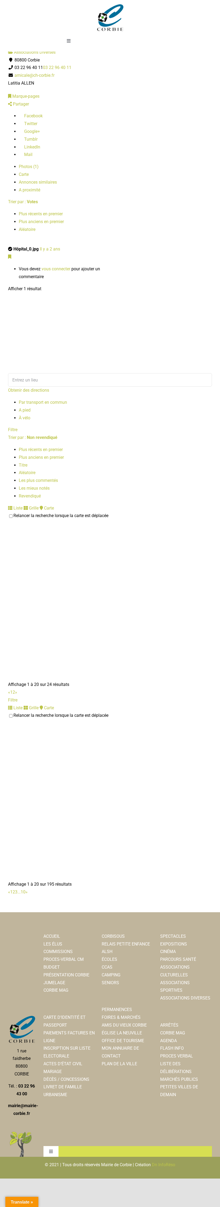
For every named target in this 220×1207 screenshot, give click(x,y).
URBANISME (55, 1094)
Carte (24, 174)
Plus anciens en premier (41, 221)
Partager (20, 104)
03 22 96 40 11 (57, 67)
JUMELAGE (54, 982)
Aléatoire (27, 229)
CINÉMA (168, 951)
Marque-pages (25, 96)
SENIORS (110, 982)
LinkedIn (31, 147)
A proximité (29, 189)
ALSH (107, 951)
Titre (23, 465)
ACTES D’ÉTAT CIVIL (62, 1063)
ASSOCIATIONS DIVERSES (185, 998)
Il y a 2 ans (50, 249)
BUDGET (51, 967)
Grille (33, 508)
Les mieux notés (34, 488)
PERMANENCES (117, 1009)
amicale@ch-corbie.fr (34, 75)
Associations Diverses (34, 52)
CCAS (107, 967)
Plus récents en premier (41, 213)
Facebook (33, 115)
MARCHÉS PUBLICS (179, 1079)
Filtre (12, 429)
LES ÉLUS (52, 944)
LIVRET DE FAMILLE (62, 1086)
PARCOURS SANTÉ (178, 959)
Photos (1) (29, 166)
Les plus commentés (38, 480)
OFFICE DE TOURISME (123, 1040)
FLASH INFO (172, 1048)
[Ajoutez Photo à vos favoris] (9, 256)
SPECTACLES (173, 936)
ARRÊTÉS (169, 1025)
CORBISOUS (113, 936)
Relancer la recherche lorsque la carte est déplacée (60, 515)
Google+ (31, 131)
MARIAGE (52, 1071)
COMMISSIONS (58, 951)
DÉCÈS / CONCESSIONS (66, 1079)
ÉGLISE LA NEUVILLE (122, 1032)
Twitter (30, 123)
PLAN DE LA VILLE (119, 1063)
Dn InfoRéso (163, 1164)
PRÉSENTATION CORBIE (66, 974)
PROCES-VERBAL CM (63, 959)
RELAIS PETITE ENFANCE (126, 944)
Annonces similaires (38, 182)
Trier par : (23, 201)
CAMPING (111, 974)
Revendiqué (30, 496)
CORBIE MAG (55, 990)
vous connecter (56, 268)
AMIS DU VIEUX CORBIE (124, 1025)
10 (23, 892)
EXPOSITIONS (173, 944)
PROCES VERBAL (176, 1056)
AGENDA (168, 1040)
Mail (27, 154)
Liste (17, 508)
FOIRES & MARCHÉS (121, 1017)
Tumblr (30, 139)
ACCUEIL (51, 936)
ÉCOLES (109, 959)
